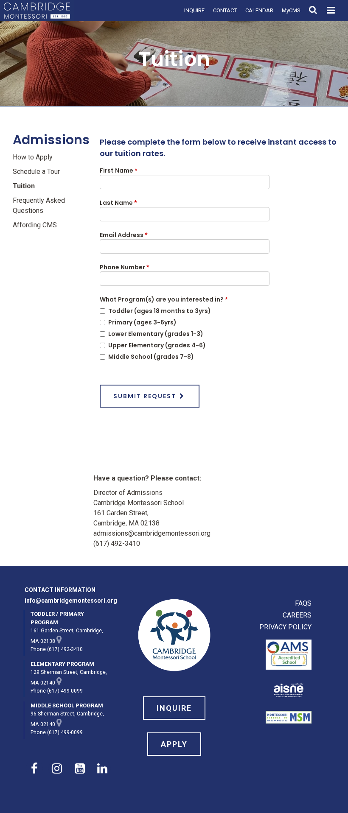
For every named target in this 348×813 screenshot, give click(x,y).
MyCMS (291, 10)
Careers (297, 615)
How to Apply (33, 157)
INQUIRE (194, 10)
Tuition (24, 186)
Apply (174, 744)
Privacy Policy (285, 627)
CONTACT (225, 10)
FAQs (303, 603)
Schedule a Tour (36, 172)
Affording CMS (35, 225)
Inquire (174, 708)
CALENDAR (259, 10)
